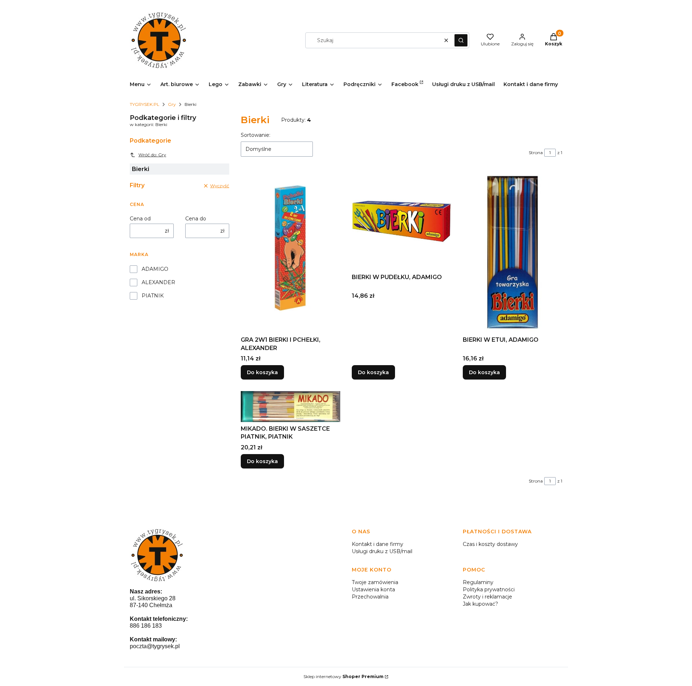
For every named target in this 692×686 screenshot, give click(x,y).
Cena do (195, 218)
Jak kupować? (480, 604)
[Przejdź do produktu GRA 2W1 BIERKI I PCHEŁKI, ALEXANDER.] (290, 252)
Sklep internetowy (343, 676)
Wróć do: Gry (152, 154)
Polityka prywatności (489, 589)
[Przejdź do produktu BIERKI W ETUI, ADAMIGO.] (512, 252)
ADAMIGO (155, 269)
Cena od (140, 218)
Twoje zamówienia (375, 582)
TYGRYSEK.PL (144, 104)
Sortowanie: (255, 135)
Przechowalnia (370, 596)
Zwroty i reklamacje (487, 596)
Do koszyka (262, 372)
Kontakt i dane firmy (377, 544)
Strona (536, 152)
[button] (460, 40)
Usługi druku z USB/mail (382, 551)
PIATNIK (153, 295)
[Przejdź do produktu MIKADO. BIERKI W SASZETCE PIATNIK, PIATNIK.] (290, 406)
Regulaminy (478, 582)
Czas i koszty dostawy (490, 544)
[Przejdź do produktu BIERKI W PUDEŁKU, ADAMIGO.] (401, 220)
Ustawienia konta (373, 589)
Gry (172, 104)
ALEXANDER (158, 282)
